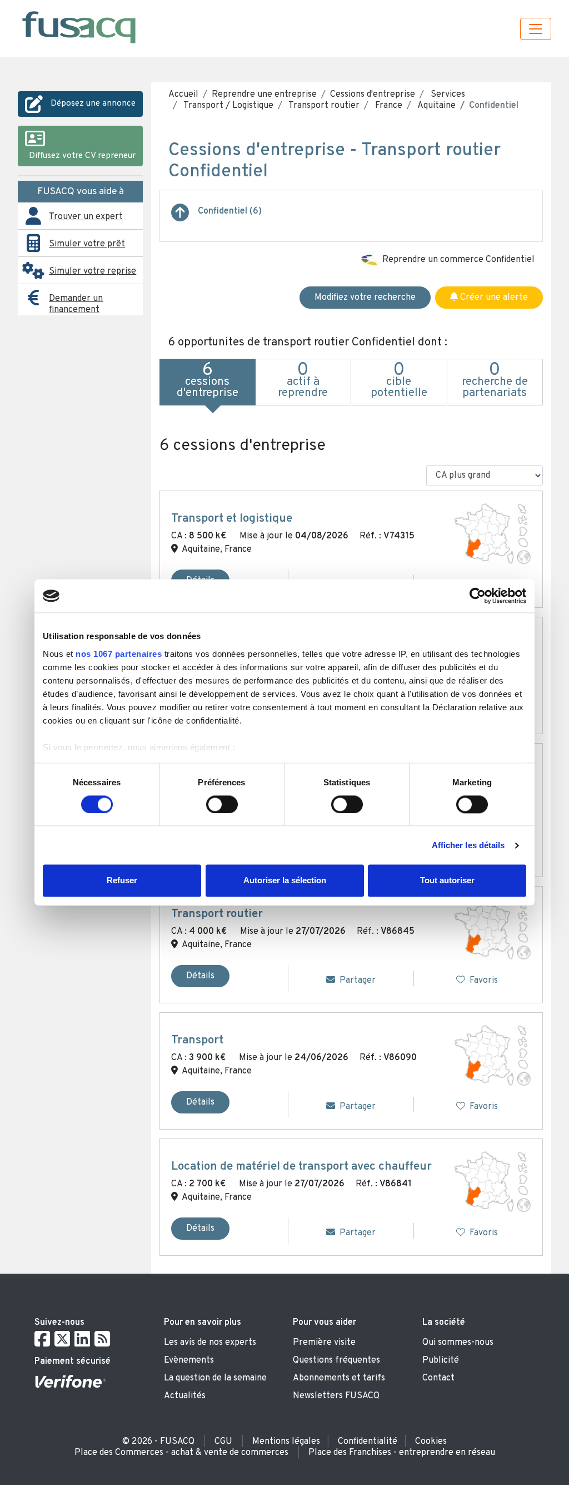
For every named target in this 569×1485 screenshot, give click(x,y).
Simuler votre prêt (87, 244)
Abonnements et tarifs (339, 1378)
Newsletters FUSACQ (336, 1396)
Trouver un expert (86, 216)
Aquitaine (436, 105)
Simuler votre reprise (92, 271)
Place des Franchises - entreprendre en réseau (401, 1452)
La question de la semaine (215, 1378)
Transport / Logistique (227, 105)
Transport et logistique (231, 519)
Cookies (431, 1441)
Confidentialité (367, 1441)
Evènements (189, 1360)
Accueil (183, 94)
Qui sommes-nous (457, 1342)
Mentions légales (286, 1441)
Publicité (440, 1360)
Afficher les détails (468, 845)
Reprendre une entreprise (264, 94)
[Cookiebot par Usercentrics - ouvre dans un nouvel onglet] (477, 595)
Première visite (324, 1342)
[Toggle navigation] (535, 29)
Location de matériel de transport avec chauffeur (301, 1167)
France (387, 105)
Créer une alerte (493, 297)
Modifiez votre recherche (365, 297)
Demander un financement (76, 304)
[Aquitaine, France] (492, 533)
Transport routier (323, 105)
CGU (223, 1441)
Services (446, 94)
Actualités (185, 1396)
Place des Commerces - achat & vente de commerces (181, 1452)
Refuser (122, 880)
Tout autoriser (447, 880)
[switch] (222, 804)
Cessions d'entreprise (372, 94)
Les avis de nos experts (210, 1342)
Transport (197, 1040)
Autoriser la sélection (284, 880)
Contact (438, 1378)
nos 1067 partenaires (119, 654)
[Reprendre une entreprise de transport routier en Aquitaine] (180, 216)
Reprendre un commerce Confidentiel (458, 259)
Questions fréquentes (336, 1360)
